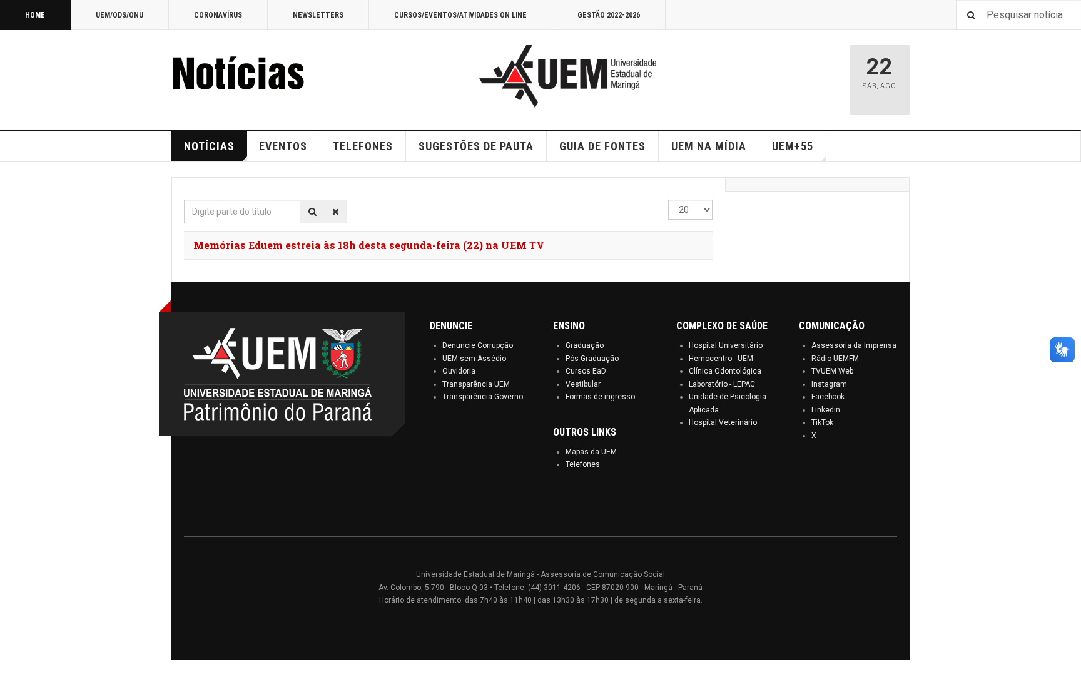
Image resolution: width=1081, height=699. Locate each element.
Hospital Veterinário (723, 422)
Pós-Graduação (592, 358)
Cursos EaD (586, 371)
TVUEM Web (832, 371)
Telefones (583, 464)
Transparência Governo (482, 396)
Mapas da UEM (591, 451)
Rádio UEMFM (835, 358)
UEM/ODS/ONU (119, 15)
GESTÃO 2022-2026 (608, 15)
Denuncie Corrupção (477, 345)
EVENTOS (283, 146)
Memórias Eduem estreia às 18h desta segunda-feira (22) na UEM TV (368, 245)
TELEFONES (363, 146)
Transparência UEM (476, 384)
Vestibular (583, 384)
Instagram (829, 384)
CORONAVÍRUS (218, 15)
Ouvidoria (458, 371)
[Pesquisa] (312, 211)
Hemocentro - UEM (721, 358)
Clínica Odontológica (725, 371)
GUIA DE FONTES (602, 146)
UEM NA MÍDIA (708, 146)
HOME (35, 15)
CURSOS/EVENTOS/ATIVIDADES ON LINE (460, 15)
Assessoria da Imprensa (853, 345)
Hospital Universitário (726, 345)
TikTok (822, 422)
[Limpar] (335, 211)
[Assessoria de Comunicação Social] (265, 76)
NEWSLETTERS (318, 15)
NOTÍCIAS (209, 146)
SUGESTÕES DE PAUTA (476, 146)
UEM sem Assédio (474, 358)
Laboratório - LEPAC (722, 384)
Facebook (828, 396)
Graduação (585, 345)
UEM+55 (792, 146)
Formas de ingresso (600, 396)
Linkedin (825, 410)
